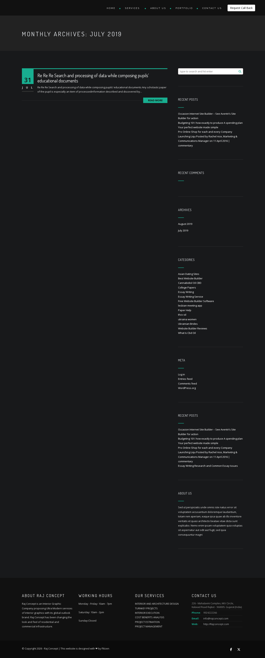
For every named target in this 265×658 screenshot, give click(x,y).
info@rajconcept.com (215, 618)
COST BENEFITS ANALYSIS (149, 617)
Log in (181, 374)
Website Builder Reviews (192, 328)
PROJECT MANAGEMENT (148, 626)
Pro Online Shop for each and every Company (205, 131)
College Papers (187, 287)
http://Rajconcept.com (216, 624)
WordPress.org (187, 388)
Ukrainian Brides (188, 324)
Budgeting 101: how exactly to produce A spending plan (210, 123)
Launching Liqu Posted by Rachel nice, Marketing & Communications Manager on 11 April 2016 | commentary (207, 141)
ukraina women (187, 319)
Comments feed (187, 383)
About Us (158, 8)
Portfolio (184, 8)
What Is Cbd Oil (187, 333)
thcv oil (182, 314)
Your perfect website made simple (198, 127)
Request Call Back (241, 8)
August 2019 (185, 224)
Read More (155, 100)
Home (111, 8)
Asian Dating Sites (188, 274)
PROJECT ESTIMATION (147, 622)
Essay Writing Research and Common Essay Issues (208, 466)
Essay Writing (186, 292)
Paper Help (184, 310)
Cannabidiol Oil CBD (189, 283)
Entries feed (185, 379)
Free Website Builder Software (196, 301)
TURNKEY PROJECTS (146, 608)
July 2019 (183, 230)
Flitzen (105, 648)
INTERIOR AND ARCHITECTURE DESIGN (157, 603)
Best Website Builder (190, 278)
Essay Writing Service (190, 296)
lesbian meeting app (190, 305)
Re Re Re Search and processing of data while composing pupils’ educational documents (93, 77)
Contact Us (212, 8)
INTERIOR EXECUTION (147, 613)
